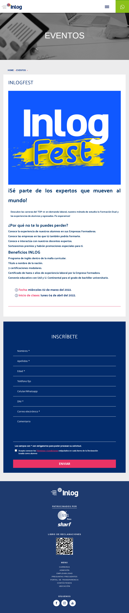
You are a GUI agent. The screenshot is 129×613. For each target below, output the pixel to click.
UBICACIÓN (64, 586)
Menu (107, 7)
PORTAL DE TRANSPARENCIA (64, 580)
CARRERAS (64, 567)
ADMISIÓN (64, 570)
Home (11, 70)
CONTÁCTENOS (64, 583)
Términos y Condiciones (47, 450)
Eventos (21, 70)
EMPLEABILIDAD (65, 573)
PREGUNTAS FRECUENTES (64, 577)
